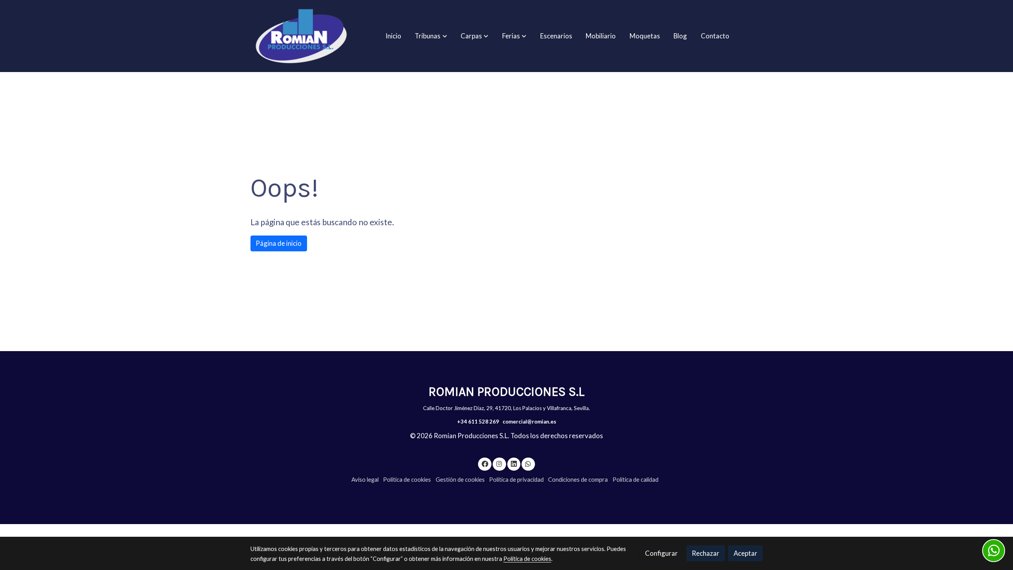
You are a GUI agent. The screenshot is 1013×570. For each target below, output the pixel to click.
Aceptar (745, 553)
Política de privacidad (516, 479)
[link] (301, 36)
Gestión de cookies (460, 479)
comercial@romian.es (529, 421)
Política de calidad (635, 479)
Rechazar (705, 553)
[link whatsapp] (528, 463)
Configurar (661, 553)
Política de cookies (407, 479)
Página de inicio (279, 243)
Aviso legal (365, 479)
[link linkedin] (513, 463)
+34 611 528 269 (478, 421)
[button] (431, 36)
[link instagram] (499, 463)
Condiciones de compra (578, 479)
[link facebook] (484, 463)
